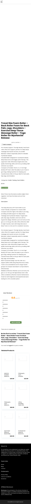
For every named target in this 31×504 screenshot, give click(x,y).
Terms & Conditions (6, 476)
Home (2, 464)
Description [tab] (4, 201)
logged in (11, 345)
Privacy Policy (4, 474)
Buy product (4, 188)
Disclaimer (3, 478)
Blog (2, 466)
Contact (3, 468)
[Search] (28, 2)
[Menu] (1, 2)
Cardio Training (12, 180)
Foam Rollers (20, 180)
